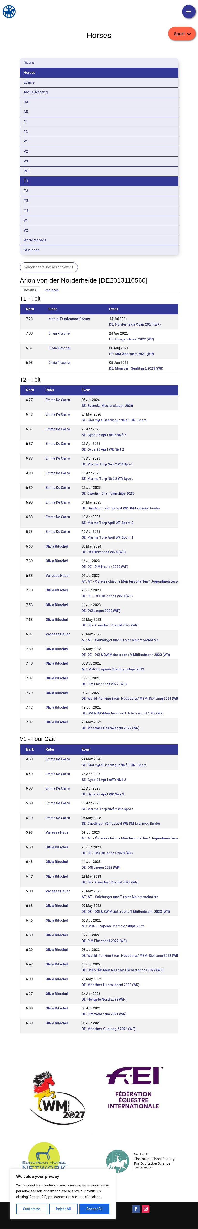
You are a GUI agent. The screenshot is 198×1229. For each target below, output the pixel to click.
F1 (26, 122)
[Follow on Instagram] (145, 1209)
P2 (26, 151)
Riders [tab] (29, 63)
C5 (26, 112)
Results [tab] (30, 290)
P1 (26, 141)
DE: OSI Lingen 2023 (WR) (101, 611)
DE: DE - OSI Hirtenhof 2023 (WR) (107, 596)
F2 (26, 132)
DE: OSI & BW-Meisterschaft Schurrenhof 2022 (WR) (123, 713)
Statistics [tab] (31, 250)
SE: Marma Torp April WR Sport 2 (107, 523)
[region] (63, 1194)
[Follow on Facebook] (136, 1209)
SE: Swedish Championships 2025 (108, 493)
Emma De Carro (58, 400)
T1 (26, 181)
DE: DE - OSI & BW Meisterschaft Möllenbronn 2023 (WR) (126, 655)
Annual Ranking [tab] (36, 92)
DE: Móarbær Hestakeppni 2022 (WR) (111, 728)
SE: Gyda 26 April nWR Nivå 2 (104, 435)
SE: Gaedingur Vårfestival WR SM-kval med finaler (121, 508)
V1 (26, 220)
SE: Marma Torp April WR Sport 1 (107, 537)
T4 (26, 211)
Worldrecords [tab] (35, 240)
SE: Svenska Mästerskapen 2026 (107, 406)
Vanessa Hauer (58, 576)
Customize (31, 1209)
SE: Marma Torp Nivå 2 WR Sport (107, 464)
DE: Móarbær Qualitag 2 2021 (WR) (136, 368)
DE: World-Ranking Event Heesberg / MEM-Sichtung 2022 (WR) (130, 698)
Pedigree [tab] (51, 290)
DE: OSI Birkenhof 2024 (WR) (104, 552)
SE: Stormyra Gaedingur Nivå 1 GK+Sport (114, 420)
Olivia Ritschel (59, 333)
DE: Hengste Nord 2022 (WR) (131, 339)
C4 (26, 102)
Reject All (63, 1209)
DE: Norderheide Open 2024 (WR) (135, 324)
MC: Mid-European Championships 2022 (113, 669)
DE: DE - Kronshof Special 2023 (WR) (110, 625)
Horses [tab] (29, 72)
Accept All (94, 1209)
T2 (26, 191)
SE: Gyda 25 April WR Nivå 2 (103, 449)
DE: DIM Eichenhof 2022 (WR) (104, 684)
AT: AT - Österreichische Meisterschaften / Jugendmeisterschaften (136, 581)
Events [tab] (29, 82)
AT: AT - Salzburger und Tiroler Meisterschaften (120, 640)
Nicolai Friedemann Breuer (69, 319)
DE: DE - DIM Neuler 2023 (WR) (105, 567)
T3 (26, 201)
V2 (26, 230)
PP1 (27, 171)
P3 (26, 161)
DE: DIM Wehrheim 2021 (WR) (131, 354)
